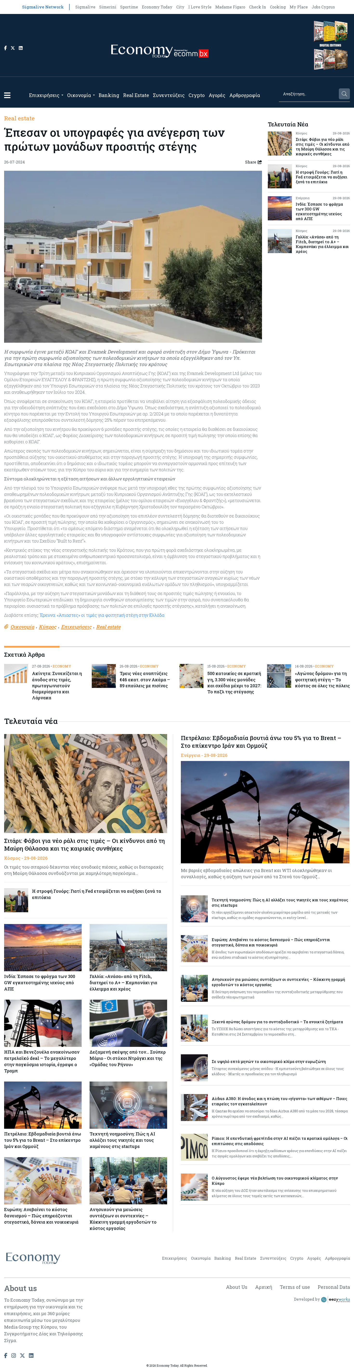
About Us (236, 1287)
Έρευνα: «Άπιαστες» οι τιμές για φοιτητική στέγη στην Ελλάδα (102, 615)
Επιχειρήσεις (44, 95)
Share (250, 161)
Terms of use (295, 1287)
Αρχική (263, 1287)
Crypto (197, 95)
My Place (299, 6)
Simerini (107, 6)
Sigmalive (85, 6)
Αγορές (217, 95)
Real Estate (136, 95)
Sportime (129, 6)
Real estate (19, 118)
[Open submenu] (62, 95)
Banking (109, 95)
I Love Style (199, 6)
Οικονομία (79, 95)
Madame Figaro (230, 6)
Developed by (307, 1299)
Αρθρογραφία (244, 95)
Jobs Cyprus (323, 6)
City (180, 6)
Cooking (278, 6)
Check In (257, 6)
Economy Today (157, 6)
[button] (7, 95)
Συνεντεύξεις (169, 95)
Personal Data (334, 1287)
